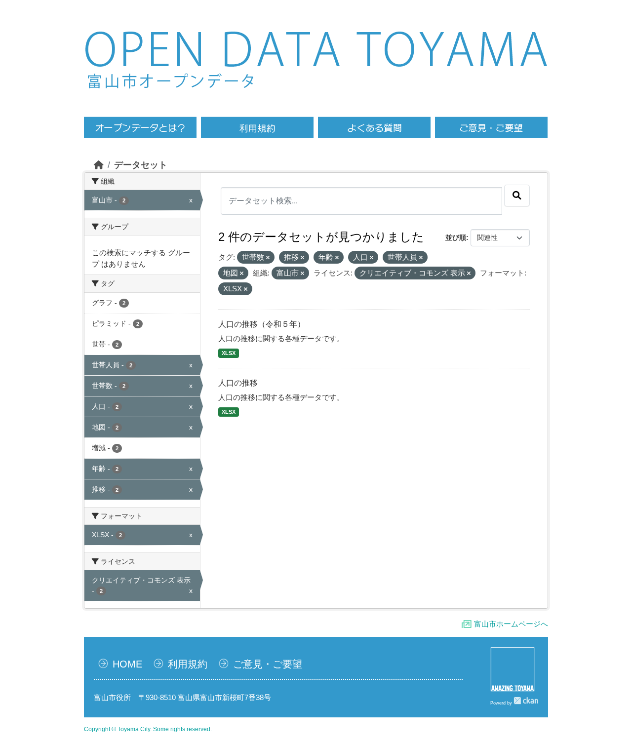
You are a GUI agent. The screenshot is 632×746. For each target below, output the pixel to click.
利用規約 (187, 664)
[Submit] (517, 195)
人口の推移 (238, 383)
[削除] (268, 258)
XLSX (229, 353)
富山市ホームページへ (511, 624)
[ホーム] (99, 165)
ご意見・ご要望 (267, 664)
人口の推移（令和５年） (261, 324)
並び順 (455, 237)
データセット (140, 165)
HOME (127, 664)
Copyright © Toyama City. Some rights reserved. (148, 729)
